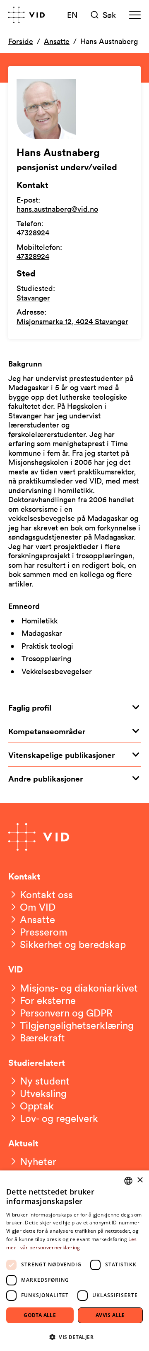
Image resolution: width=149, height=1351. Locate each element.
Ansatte (57, 41)
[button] (74, 1336)
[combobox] (128, 1181)
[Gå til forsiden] (26, 15)
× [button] (140, 1180)
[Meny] (135, 15)
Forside (20, 41)
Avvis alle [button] (110, 1315)
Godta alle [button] (40, 1315)
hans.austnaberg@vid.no (57, 209)
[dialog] (74, 1260)
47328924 (33, 232)
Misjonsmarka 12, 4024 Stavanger (72, 321)
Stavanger (33, 298)
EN (72, 14)
